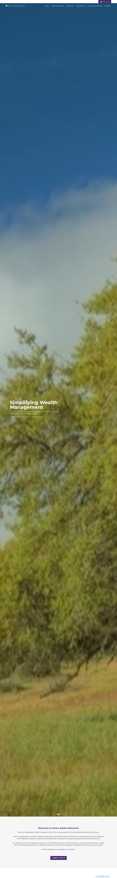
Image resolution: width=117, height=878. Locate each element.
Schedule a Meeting (17, 417)
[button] (47, 5)
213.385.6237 (39, 417)
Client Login (105, 1)
